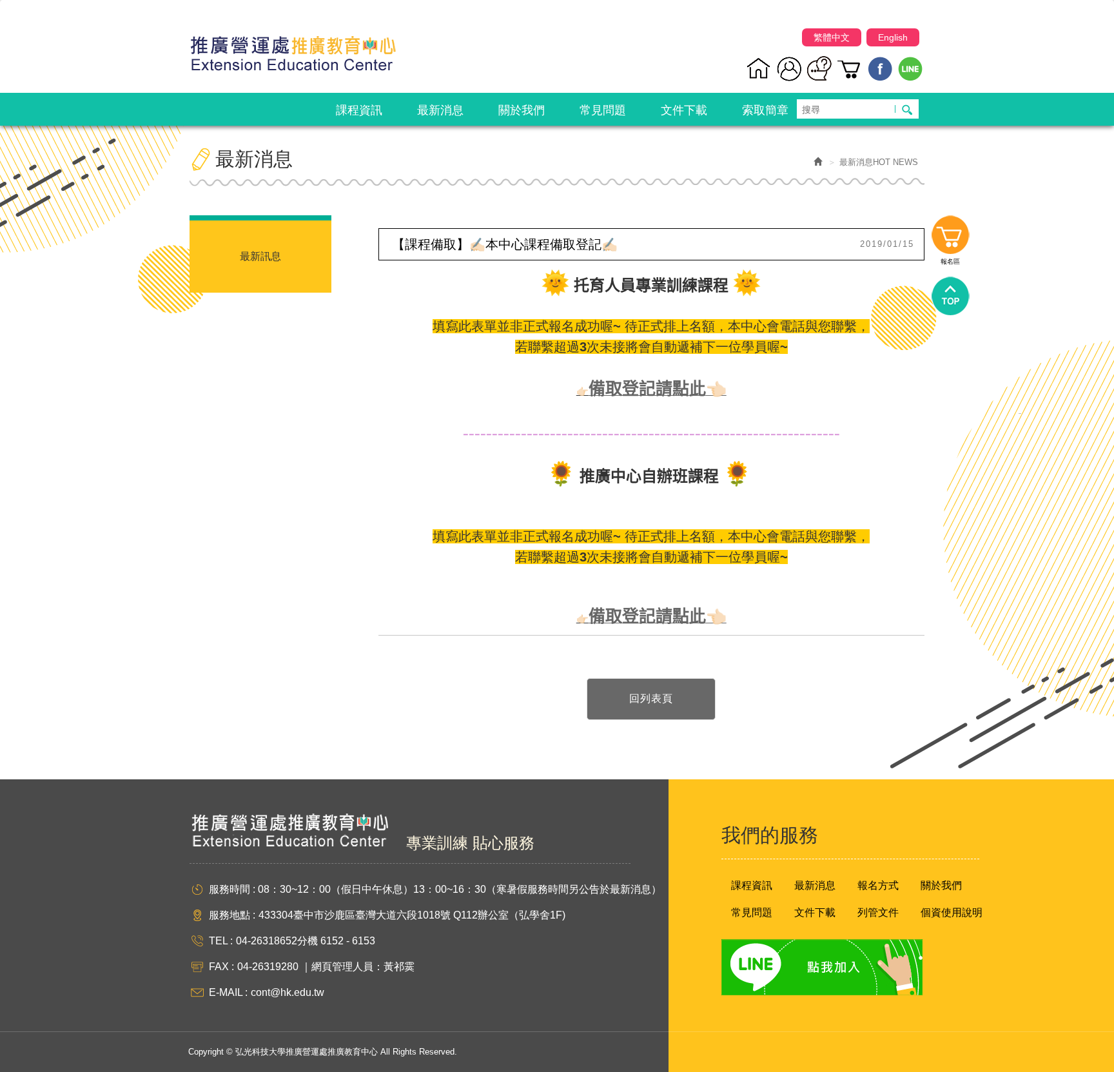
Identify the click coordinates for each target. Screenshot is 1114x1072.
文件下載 (815, 912)
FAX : (221, 966)
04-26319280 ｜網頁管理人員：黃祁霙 (326, 966)
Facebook (880, 68)
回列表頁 (651, 698)
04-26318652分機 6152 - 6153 (305, 940)
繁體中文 (832, 37)
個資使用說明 (951, 912)
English (893, 37)
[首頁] (759, 68)
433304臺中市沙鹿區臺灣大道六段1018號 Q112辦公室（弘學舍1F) (412, 915)
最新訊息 (260, 256)
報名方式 (878, 885)
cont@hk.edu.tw (287, 992)
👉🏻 (582, 390)
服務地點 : (232, 915)
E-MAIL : (228, 992)
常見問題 (751, 912)
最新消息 (815, 885)
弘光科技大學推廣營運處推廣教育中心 (293, 48)
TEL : (221, 940)
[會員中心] (789, 68)
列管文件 (878, 912)
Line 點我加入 (822, 967)
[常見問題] (820, 68)
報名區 (950, 238)
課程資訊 (751, 885)
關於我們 (941, 885)
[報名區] (850, 68)
